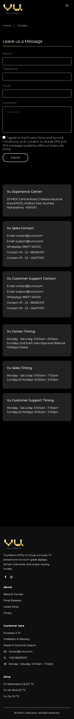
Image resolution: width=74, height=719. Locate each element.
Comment (10, 102)
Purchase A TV (12, 633)
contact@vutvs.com (29, 235)
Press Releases (12, 600)
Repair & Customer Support (19, 645)
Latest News (10, 606)
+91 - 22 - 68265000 (31, 252)
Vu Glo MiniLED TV (14, 690)
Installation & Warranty (16, 639)
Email (7, 86)
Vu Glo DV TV (11, 696)
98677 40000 (31, 246)
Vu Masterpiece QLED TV (18, 684)
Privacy (7, 613)
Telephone (10, 69)
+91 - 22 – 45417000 (31, 258)
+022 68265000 (18, 657)
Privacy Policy (36, 137)
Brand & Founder (13, 594)
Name (7, 53)
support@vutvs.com (29, 241)
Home (7, 25)
